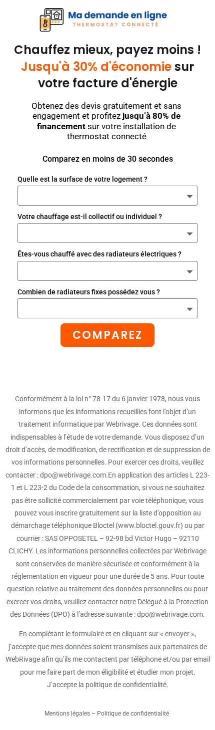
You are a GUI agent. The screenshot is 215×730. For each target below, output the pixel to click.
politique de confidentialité (126, 685)
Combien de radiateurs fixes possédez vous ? (89, 292)
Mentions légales (67, 713)
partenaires (180, 647)
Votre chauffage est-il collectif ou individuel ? (90, 217)
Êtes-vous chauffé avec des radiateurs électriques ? (100, 254)
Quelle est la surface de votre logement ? (83, 179)
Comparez (107, 335)
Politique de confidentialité (133, 713)
